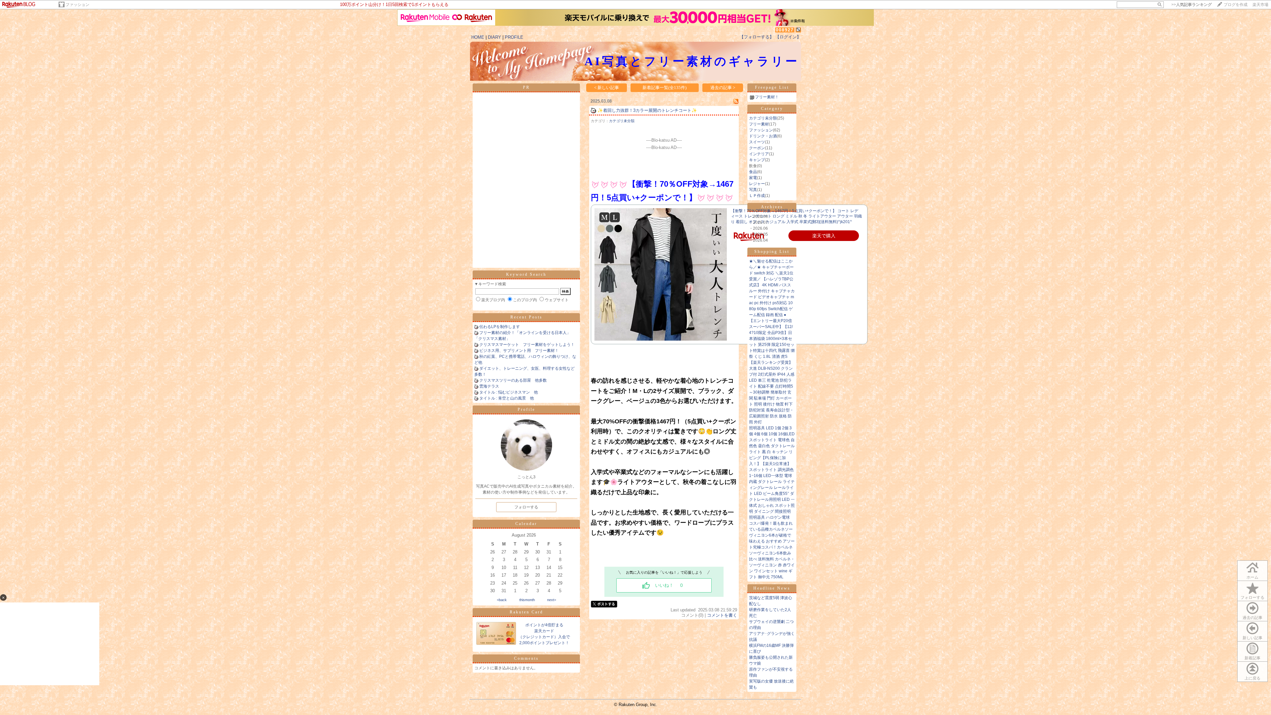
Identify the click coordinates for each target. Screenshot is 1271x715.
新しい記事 (1252, 638)
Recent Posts (526, 317)
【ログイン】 (788, 36)
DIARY (494, 37)
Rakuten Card (526, 612)
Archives (772, 207)
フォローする (1252, 597)
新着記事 (1252, 658)
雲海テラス (489, 386)
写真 (753, 189)
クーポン (757, 148)
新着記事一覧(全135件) (664, 87)
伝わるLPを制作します (499, 326)
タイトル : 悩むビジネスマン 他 (508, 392)
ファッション (77, 4)
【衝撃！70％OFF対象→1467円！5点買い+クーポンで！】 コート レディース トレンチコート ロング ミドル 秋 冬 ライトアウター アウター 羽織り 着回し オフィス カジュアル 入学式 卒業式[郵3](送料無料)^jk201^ (796, 216)
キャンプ (757, 160)
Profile (526, 409)
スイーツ (757, 142)
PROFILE (514, 37)
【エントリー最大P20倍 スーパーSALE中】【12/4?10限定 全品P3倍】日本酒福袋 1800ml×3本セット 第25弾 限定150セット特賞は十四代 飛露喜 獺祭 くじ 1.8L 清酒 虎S (772, 338)
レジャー (757, 183)
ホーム (1252, 577)
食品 (753, 171)
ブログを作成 (1235, 4)
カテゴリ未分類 (622, 121)
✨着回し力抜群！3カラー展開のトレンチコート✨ (647, 110)
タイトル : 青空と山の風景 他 (506, 398)
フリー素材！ (767, 97)
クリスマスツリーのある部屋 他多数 (513, 380)
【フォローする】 (756, 36)
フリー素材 (759, 124)
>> (1191, 4)
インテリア (759, 154)
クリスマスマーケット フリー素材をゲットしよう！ (527, 344)
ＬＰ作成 (757, 195)
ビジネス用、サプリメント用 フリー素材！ (519, 350)
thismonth (527, 600)
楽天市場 (1260, 4)
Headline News (771, 588)
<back (502, 600)
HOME (477, 37)
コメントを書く (722, 615)
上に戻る (1252, 678)
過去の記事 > (722, 87)
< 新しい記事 (606, 87)
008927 (785, 29)
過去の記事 (1252, 617)
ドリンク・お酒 (763, 136)
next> (551, 600)
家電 (753, 177)
